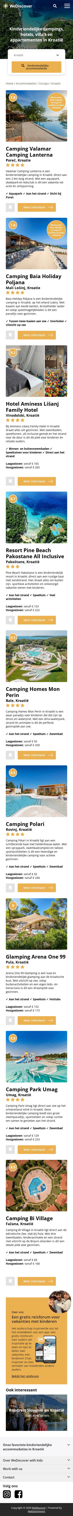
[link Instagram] (7, 1494)
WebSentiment (36, 1511)
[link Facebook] (18, 1494)
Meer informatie (34, 207)
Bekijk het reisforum (25, 1376)
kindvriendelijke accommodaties (37, 67)
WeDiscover (39, 1508)
